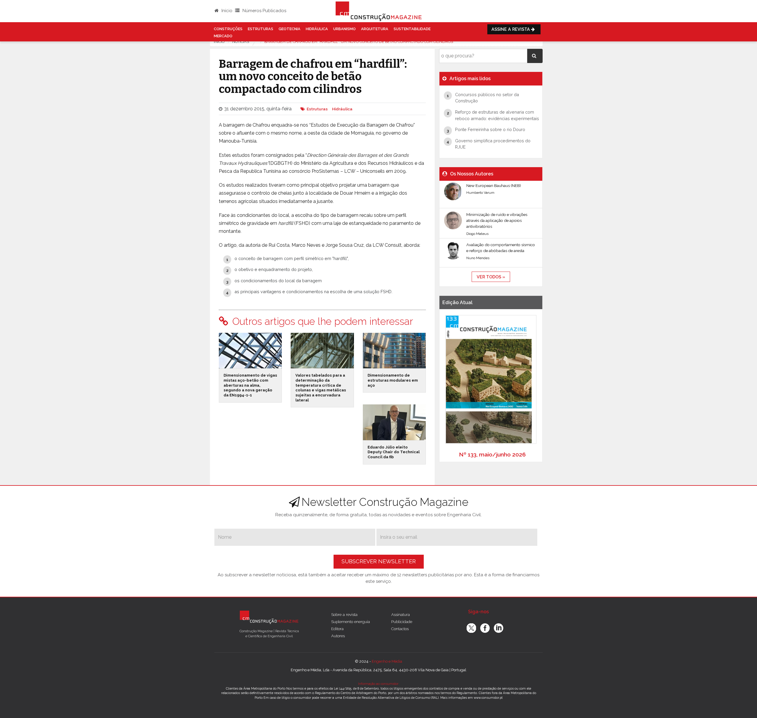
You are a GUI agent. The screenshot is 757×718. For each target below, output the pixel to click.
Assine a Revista (511, 29)
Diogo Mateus (477, 234)
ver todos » (491, 276)
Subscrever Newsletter (379, 561)
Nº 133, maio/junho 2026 (492, 454)
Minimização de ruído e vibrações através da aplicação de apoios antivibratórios (496, 220)
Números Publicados (263, 10)
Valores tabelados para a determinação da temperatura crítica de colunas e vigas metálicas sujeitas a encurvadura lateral (320, 387)
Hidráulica (317, 29)
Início (226, 10)
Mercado (223, 36)
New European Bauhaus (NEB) (493, 185)
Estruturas (260, 29)
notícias (240, 41)
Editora (337, 628)
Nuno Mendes (477, 258)
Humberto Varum (480, 193)
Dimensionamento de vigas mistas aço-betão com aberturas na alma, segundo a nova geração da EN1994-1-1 (250, 385)
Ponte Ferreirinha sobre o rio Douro (490, 129)
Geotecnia (289, 29)
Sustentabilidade (412, 29)
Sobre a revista (344, 614)
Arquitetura (374, 29)
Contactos (400, 628)
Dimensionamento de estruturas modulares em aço (393, 380)
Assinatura (400, 614)
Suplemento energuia (350, 621)
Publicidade (401, 621)
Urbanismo (344, 29)
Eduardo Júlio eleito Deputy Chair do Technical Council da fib (394, 452)
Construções (228, 29)
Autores (338, 635)
